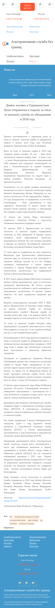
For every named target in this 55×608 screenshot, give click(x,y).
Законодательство (15, 26)
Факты (32, 95)
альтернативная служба (18, 520)
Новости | (28, 102)
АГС (11, 517)
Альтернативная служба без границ (32, 44)
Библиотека (34, 26)
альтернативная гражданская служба (26, 517)
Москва (27, 569)
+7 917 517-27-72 (27, 573)
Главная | (22, 102)
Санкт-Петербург (27, 560)
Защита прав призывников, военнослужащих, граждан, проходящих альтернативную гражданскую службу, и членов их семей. (26, 603)
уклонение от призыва (26, 524)
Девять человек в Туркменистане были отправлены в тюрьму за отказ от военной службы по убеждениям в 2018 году (27, 112)
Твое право (34, 56)
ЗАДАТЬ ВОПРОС (27, 7)
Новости (32, 61)
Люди (49, 95)
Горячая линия (27, 555)
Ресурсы (10, 31)
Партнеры (33, 31)
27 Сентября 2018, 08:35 (19, 127)
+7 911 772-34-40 (27, 564)
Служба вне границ (15, 56)
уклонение (13, 524)
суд (41, 520)
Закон (15, 95)
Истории (10, 61)
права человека (33, 520)
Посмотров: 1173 (37, 127)
